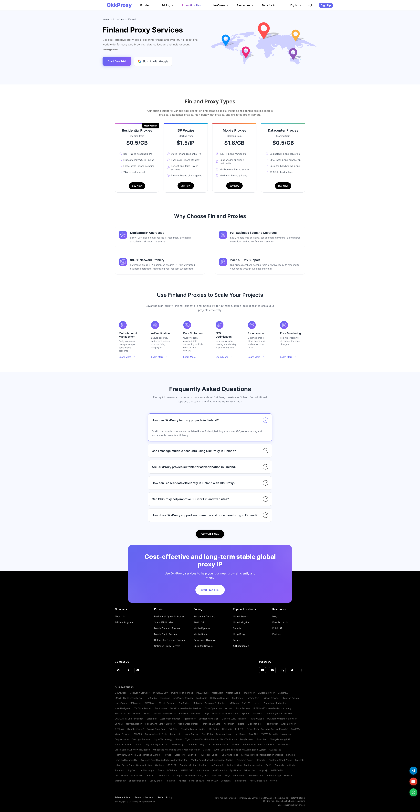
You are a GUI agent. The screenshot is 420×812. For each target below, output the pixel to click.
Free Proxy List (280, 622)
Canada (237, 628)
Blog (274, 616)
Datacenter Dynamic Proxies (169, 640)
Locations (118, 19)
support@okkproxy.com (294, 805)
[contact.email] (413, 781)
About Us (120, 616)
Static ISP (199, 622)
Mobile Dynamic (202, 628)
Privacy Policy (122, 797)
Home (106, 19)
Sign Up (326, 5)
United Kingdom (241, 622)
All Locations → (241, 646)
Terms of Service (144, 797)
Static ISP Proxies (163, 622)
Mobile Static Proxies (165, 634)
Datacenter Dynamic (205, 640)
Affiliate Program (124, 622)
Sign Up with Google (155, 61)
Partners (276, 634)
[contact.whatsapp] (413, 792)
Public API (277, 628)
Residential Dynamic (204, 616)
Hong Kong (239, 634)
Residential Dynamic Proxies (169, 616)
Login (310, 5)
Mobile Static (201, 634)
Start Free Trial (117, 61)
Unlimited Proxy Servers (167, 646)
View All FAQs (210, 534)
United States (240, 616)
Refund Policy (165, 797)
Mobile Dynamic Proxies (167, 628)
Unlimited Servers (203, 646)
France (236, 640)
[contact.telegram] (413, 771)
